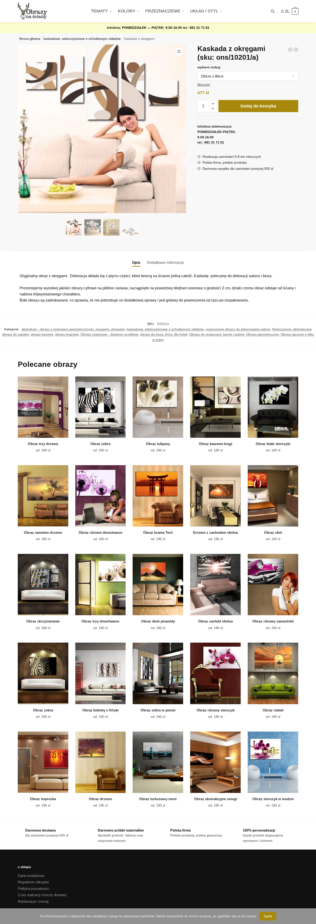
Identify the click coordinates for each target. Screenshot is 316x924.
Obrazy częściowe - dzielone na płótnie (109, 334)
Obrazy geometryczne (262, 334)
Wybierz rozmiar (39, 447)
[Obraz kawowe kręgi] (215, 407)
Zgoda (268, 916)
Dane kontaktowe (31, 876)
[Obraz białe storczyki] (273, 407)
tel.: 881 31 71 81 (196, 27)
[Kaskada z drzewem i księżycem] (290, 49)
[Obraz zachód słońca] (215, 584)
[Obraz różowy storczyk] (215, 673)
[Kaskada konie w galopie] (296, 49)
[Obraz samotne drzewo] (43, 495)
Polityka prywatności (33, 889)
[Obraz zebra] (100, 407)
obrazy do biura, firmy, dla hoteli (163, 334)
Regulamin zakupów (33, 882)
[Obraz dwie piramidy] (158, 584)
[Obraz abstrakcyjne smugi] (215, 762)
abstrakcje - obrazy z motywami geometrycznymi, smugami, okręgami (73, 329)
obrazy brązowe (67, 334)
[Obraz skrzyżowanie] (43, 584)
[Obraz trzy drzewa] (43, 407)
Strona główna (29, 38)
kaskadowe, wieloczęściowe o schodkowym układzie (82, 38)
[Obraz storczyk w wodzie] (273, 762)
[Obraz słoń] (273, 495)
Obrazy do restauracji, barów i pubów (216, 334)
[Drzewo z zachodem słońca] (215, 495)
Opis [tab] (136, 263)
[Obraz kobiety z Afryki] (100, 673)
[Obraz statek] (273, 673)
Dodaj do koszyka (258, 106)
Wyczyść (203, 84)
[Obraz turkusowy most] (158, 762)
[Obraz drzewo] (100, 762)
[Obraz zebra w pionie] (158, 673)
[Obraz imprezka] (43, 762)
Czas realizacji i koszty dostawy (42, 895)
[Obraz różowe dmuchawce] (100, 495)
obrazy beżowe (42, 334)
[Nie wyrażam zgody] (310, 916)
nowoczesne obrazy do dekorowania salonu (238, 329)
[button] (179, 51)
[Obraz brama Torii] (158, 495)
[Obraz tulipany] (158, 407)
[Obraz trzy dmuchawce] (100, 584)
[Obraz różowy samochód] (273, 584)
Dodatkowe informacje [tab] (165, 263)
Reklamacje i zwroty (33, 901)
